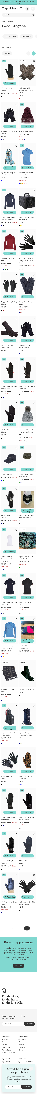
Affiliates (21, 1045)
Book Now (18, 966)
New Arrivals (26, 36)
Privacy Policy (6, 1050)
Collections (10, 21)
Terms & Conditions (8, 1053)
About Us (5, 1039)
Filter (8, 53)
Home (3, 21)
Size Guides (22, 1039)
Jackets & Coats (10, 36)
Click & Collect (6, 1047)
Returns (4, 1045)
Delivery (4, 1042)
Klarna (20, 1050)
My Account (6, 1062)
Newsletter (21, 1047)
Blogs (20, 1042)
